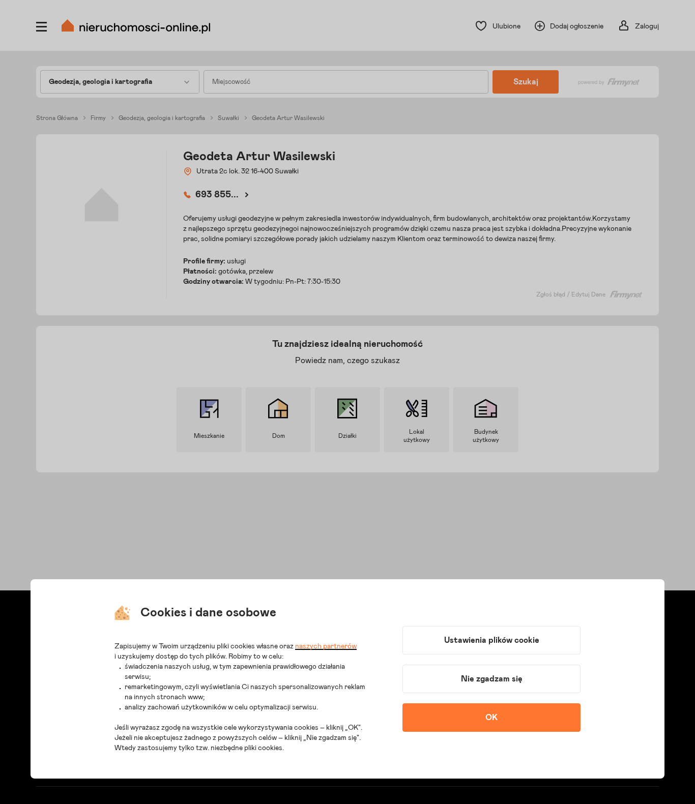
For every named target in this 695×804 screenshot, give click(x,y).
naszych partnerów (326, 646)
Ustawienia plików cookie (491, 640)
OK (491, 717)
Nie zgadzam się (492, 679)
